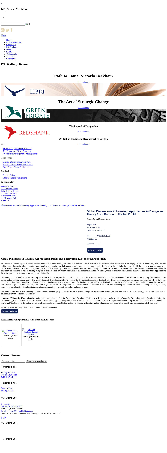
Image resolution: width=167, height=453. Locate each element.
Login (3, 418)
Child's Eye (11, 45)
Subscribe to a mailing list (36, 361)
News (8, 49)
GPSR (9, 52)
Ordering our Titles (9, 375)
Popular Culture (9, 175)
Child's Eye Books (8, 193)
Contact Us (11, 59)
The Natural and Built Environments (18, 164)
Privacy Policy (7, 390)
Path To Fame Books (9, 191)
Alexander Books (8, 196)
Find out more (83, 82)
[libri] (3, 35)
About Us (10, 56)
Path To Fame (12, 47)
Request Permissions (9, 311)
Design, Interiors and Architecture (17, 162)
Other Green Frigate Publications (16, 167)
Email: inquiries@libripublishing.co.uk (17, 411)
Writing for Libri (8, 372)
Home (8, 40)
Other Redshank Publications (15, 178)
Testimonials (11, 54)
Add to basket (95, 250)
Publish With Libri (13, 42)
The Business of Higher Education (17, 151)
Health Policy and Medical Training (17, 148)
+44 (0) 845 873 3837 (13, 406)
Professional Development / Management (20, 154)
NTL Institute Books (9, 189)
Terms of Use (6, 388)
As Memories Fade (9, 198)
